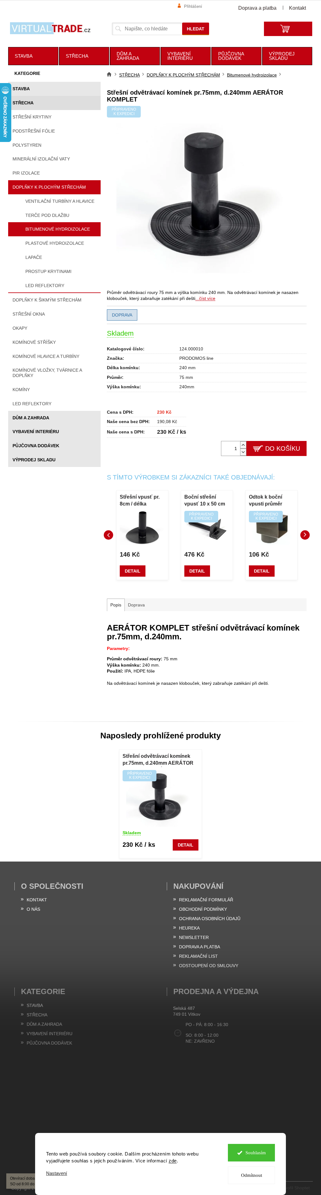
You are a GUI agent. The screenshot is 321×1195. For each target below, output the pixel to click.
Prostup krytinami (48, 271)
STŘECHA (23, 102)
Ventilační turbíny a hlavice (59, 201)
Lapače (33, 257)
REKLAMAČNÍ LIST (198, 956)
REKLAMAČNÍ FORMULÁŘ (206, 899)
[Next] (305, 535)
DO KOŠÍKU (282, 448)
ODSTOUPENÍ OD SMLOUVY (208, 965)
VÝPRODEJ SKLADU (34, 459)
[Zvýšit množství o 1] (243, 444)
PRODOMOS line (196, 358)
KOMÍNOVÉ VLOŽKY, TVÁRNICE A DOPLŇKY (47, 373)
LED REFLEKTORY (32, 403)
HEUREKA (189, 927)
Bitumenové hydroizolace (57, 229)
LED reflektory (44, 285)
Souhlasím (253, 1152)
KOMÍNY (21, 389)
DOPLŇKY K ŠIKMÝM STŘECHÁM (47, 299)
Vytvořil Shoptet (294, 1187)
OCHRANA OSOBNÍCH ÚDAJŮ (209, 918)
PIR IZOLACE (26, 173)
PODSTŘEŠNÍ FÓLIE (34, 131)
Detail (132, 571)
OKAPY (20, 328)
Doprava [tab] (136, 604)
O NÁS (33, 909)
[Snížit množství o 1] (243, 452)
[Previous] (108, 535)
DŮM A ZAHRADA (31, 417)
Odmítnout (249, 1175)
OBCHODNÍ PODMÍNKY (203, 909)
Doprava (122, 314)
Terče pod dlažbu (47, 215)
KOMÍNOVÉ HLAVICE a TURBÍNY (46, 356)
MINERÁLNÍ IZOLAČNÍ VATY (41, 158)
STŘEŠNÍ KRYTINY (32, 116)
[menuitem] (33, 56)
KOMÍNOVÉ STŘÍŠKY (34, 342)
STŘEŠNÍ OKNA (29, 314)
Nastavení (54, 1173)
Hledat (195, 28)
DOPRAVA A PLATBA (199, 946)
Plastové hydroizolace (54, 243)
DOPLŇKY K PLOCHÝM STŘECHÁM (49, 187)
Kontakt (297, 8)
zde (170, 1160)
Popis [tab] (115, 604)
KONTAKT (37, 899)
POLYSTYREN (27, 145)
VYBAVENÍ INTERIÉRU (36, 431)
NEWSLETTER (194, 937)
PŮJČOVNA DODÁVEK (36, 445)
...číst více (205, 298)
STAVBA (21, 88)
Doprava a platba (257, 8)
